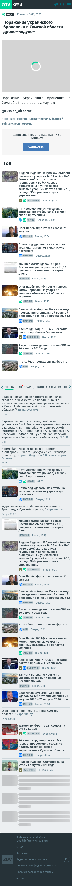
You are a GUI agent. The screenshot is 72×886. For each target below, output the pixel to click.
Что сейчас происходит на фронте (43, 361)
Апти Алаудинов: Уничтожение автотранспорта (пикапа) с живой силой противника (42, 212)
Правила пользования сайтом (34, 871)
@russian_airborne (17, 111)
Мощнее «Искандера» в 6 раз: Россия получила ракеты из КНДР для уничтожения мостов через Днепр (42, 268)
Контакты (22, 853)
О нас (19, 846)
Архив (20, 878)
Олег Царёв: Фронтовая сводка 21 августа (42, 229)
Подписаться (36, 146)
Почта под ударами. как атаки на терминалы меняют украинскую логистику (42, 248)
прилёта (38, 397)
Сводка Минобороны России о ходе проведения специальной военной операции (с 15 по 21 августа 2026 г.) (44, 313)
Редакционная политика (31, 859)
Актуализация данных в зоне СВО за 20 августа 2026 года (44, 346)
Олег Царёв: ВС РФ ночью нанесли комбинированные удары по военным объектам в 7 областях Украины (43, 291)
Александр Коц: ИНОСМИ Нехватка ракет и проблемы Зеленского (43, 330)
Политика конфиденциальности (36, 865)
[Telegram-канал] (56, 5)
